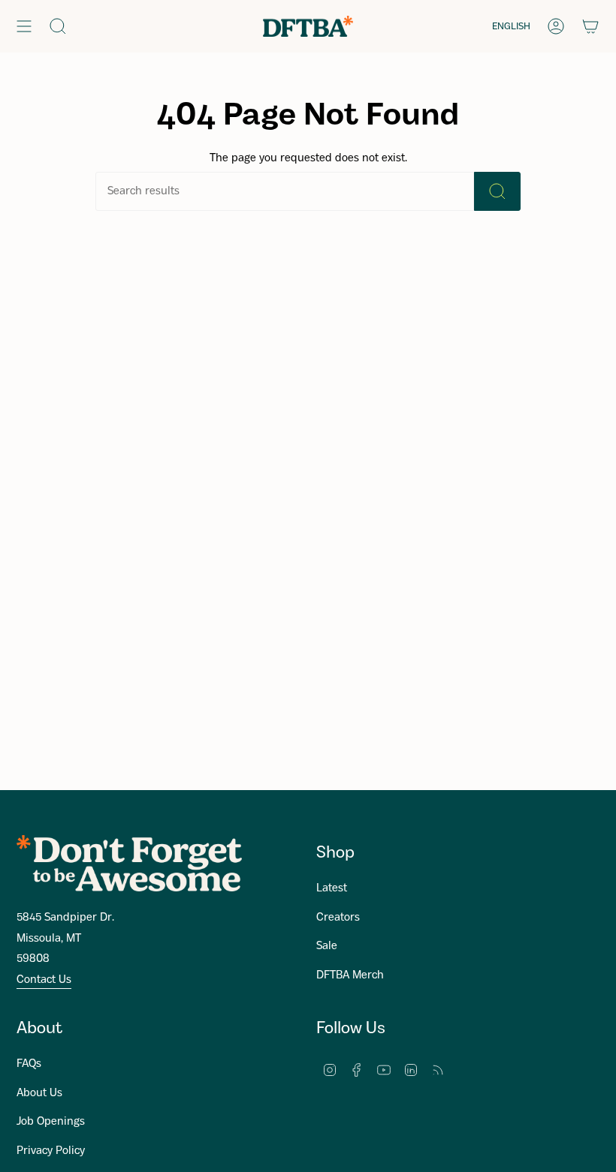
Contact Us (44, 979)
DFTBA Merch (350, 975)
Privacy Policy (51, 1150)
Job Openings (51, 1121)
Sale (326, 946)
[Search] (497, 191)
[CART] (590, 26)
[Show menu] (24, 26)
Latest (331, 888)
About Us (39, 1093)
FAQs (29, 1063)
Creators (338, 917)
